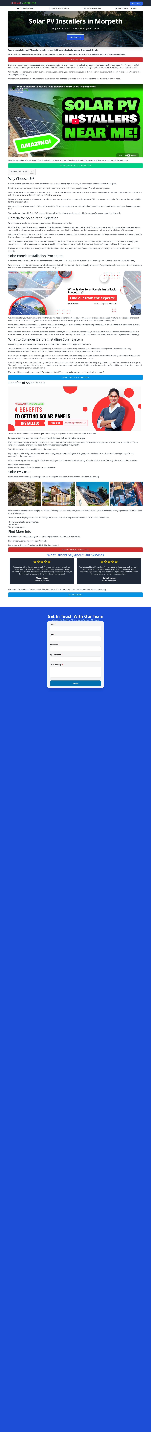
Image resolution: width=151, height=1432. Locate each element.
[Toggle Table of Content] (30, 172)
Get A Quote (75, 37)
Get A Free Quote (76, 595)
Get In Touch (136, 3)
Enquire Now (75, 601)
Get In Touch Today (75, 60)
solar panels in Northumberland (48, 248)
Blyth (41, 545)
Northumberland (51, 545)
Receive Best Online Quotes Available (75, 166)
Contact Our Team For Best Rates (76, 377)
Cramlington (33, 545)
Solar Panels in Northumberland (43, 589)
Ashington (22, 545)
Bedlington (12, 545)
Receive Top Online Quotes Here (75, 550)
